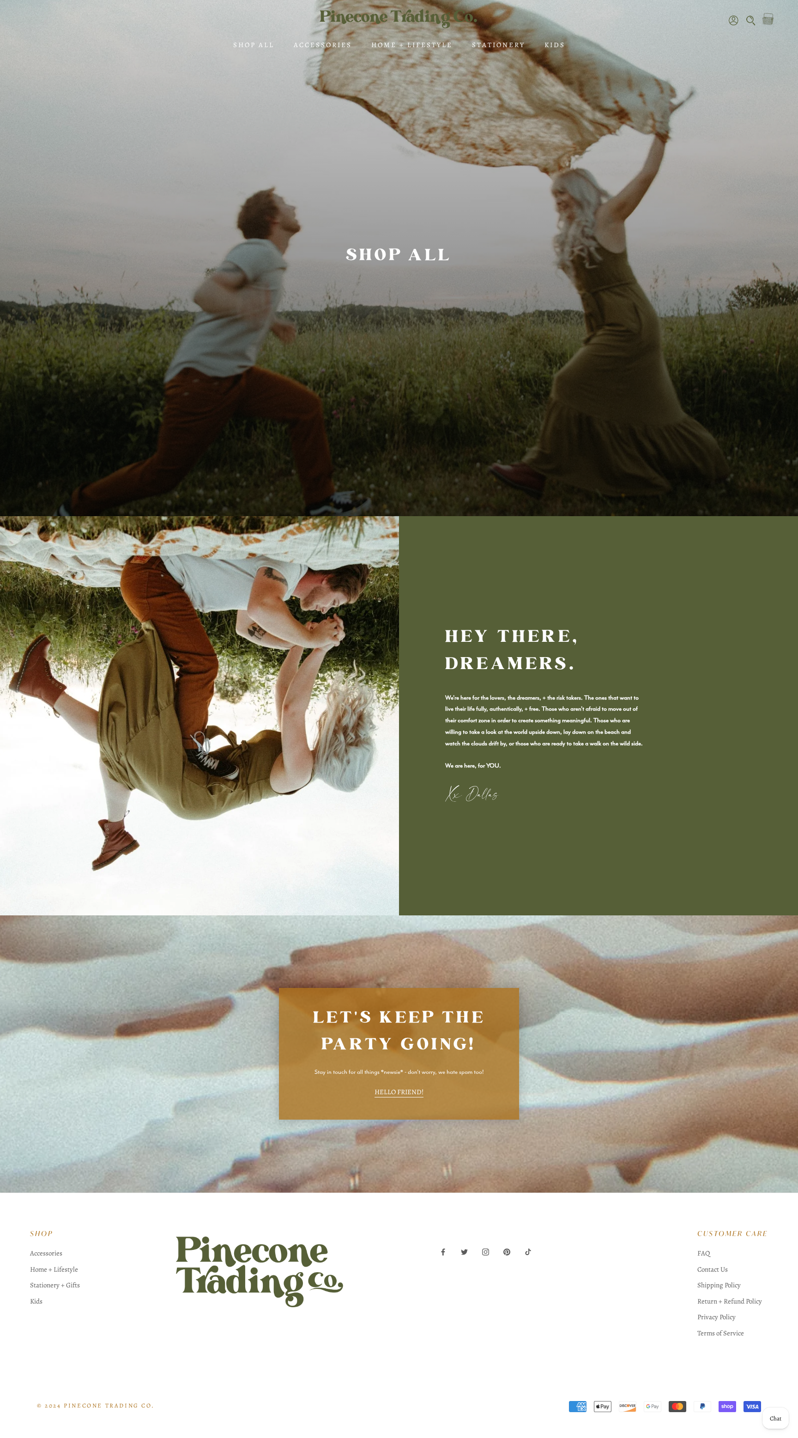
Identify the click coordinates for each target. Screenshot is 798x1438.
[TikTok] (528, 1251)
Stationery (498, 44)
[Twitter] (464, 1251)
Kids (554, 44)
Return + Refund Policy (729, 1301)
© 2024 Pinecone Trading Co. (95, 1405)
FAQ (703, 1253)
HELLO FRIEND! (399, 1092)
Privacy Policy (716, 1317)
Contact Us (712, 1269)
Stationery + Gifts (55, 1285)
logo (259, 1283)
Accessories (323, 44)
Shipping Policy (719, 1285)
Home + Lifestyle (412, 44)
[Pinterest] (506, 1251)
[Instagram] (485, 1251)
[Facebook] (443, 1251)
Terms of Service (720, 1333)
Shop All (253, 44)
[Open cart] (768, 19)
